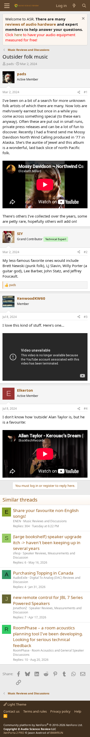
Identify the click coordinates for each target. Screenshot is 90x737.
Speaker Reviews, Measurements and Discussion (44, 555)
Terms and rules (35, 711)
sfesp (16, 553)
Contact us (12, 711)
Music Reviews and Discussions (45, 521)
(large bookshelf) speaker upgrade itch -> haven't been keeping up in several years (47, 542)
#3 (86, 317)
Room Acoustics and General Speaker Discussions (48, 652)
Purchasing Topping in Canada (43, 573)
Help (77, 711)
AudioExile (20, 578)
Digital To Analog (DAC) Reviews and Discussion (46, 580)
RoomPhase (21, 650)
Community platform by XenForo (43, 725)
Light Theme (16, 704)
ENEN (17, 521)
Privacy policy (60, 711)
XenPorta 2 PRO (14, 733)
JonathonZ (20, 608)
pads (10, 64)
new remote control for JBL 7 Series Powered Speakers (48, 600)
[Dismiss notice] (82, 19)
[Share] (79, 92)
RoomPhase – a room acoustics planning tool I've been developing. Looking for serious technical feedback (48, 636)
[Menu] (7, 5)
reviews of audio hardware (31, 24)
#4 (86, 408)
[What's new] (74, 5)
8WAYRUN (56, 733)
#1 (86, 92)
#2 (86, 252)
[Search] (84, 5)
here (18, 34)
